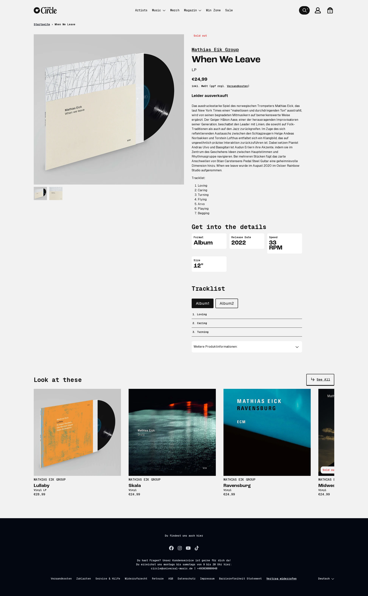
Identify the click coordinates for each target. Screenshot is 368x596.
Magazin (190, 10)
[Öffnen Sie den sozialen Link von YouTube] (188, 548)
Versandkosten (237, 86)
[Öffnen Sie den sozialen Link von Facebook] (171, 548)
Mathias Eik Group (215, 49)
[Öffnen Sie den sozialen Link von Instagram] (180, 548)
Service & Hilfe (107, 578)
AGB (170, 578)
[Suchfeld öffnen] (304, 10)
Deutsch (324, 578)
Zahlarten (83, 578)
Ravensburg (237, 486)
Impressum (207, 578)
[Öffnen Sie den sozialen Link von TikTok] (196, 548)
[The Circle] (45, 10)
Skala (135, 486)
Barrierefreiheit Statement (240, 578)
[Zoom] (109, 109)
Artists (141, 10)
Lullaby (41, 486)
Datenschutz (187, 578)
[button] (247, 347)
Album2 (227, 303)
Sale (229, 10)
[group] (40, 193)
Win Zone (213, 10)
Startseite (42, 24)
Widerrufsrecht (136, 578)
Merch (174, 10)
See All (323, 379)
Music (156, 10)
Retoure (158, 578)
